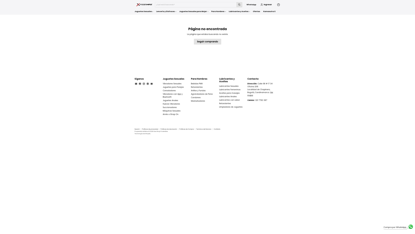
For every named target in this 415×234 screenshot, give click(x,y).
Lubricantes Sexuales (229, 86)
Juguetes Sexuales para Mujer (193, 11)
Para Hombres (218, 11)
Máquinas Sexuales (171, 111)
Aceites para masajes (229, 93)
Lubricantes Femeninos (229, 89)
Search (137, 129)
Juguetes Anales (170, 100)
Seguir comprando (207, 41)
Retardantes (197, 87)
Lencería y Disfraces (165, 11)
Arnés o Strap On (170, 114)
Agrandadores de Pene (202, 94)
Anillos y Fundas (198, 90)
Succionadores (170, 107)
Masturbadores (198, 101)
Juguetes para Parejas (173, 87)
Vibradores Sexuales (172, 83)
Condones (196, 97)
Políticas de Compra (186, 129)
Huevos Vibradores (171, 104)
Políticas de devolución (169, 129)
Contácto (217, 129)
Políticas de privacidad (150, 129)
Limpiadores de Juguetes (231, 107)
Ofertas (256, 11)
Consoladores (169, 90)
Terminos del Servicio (203, 129)
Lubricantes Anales (228, 96)
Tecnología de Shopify (142, 134)
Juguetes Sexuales (143, 11)
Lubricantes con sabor (229, 100)
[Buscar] (239, 4)
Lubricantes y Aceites (239, 11)
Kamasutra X (269, 11)
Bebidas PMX (197, 83)
